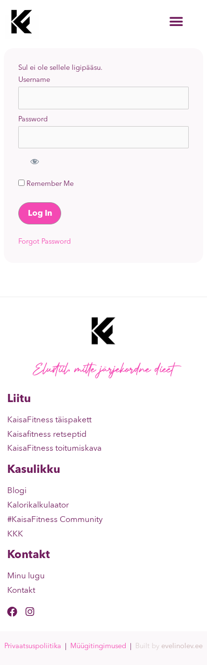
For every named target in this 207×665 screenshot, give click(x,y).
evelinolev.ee (182, 646)
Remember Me (49, 184)
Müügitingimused (98, 646)
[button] (176, 22)
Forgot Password (44, 242)
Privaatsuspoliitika (32, 646)
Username (34, 80)
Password (33, 119)
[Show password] (34, 160)
